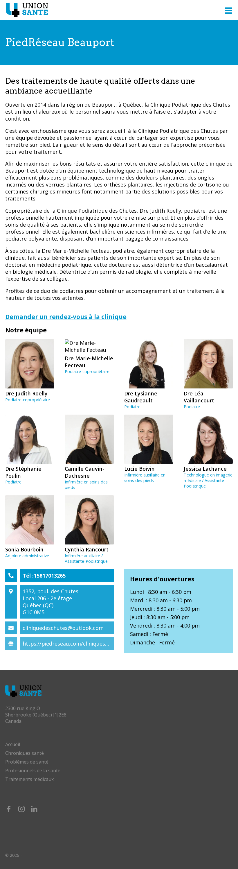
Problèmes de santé (26, 762)
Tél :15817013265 (44, 575)
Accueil (12, 744)
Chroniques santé (24, 753)
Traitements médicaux (29, 779)
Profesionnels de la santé (32, 770)
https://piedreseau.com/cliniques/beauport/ (77, 643)
